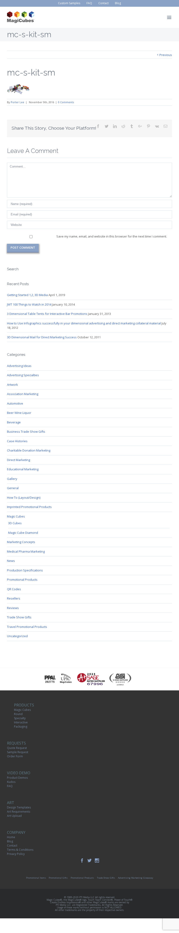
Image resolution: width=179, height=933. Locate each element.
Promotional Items (36, 877)
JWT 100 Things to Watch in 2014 (29, 304)
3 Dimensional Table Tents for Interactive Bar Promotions (47, 314)
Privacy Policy (16, 854)
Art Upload (14, 816)
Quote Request (17, 748)
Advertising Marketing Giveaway (135, 877)
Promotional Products (22, 579)
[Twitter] (89, 860)
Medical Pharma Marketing (26, 551)
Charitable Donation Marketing (28, 450)
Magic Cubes (16, 516)
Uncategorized (17, 636)
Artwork (12, 384)
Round (18, 714)
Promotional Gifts (58, 877)
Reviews (13, 608)
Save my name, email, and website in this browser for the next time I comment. (111, 236)
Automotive (15, 403)
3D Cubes (15, 523)
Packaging (20, 727)
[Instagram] (97, 860)
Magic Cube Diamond (23, 533)
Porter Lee (17, 102)
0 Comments (66, 102)
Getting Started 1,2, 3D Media (27, 295)
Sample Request (17, 752)
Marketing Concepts (21, 542)
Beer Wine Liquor (19, 413)
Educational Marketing (22, 469)
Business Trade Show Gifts (26, 431)
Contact (12, 845)
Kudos (11, 782)
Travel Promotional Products (27, 627)
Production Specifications (25, 570)
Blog (10, 841)
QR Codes (14, 589)
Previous (165, 55)
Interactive (21, 722)
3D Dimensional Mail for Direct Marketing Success (42, 337)
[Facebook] (82, 860)
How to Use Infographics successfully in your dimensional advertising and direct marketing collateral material (84, 323)
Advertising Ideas (19, 366)
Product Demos (17, 778)
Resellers (13, 598)
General (13, 488)
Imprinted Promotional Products (29, 507)
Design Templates (19, 807)
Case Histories (17, 441)
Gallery (12, 479)
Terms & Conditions (20, 850)
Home (11, 837)
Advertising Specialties (23, 375)
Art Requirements (18, 812)
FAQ (10, 786)
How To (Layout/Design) (23, 497)
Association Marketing (22, 394)
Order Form (15, 756)
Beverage (14, 422)
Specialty (20, 718)
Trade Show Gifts (19, 617)
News (11, 561)
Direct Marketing (18, 460)
